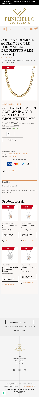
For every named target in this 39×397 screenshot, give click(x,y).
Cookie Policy (19, 363)
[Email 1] (25, 370)
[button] (10, 29)
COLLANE (17, 104)
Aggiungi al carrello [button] (9, 235)
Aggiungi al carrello (13, 139)
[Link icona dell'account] (25, 29)
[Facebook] (14, 370)
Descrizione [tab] (6, 182)
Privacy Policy (19, 361)
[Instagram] (19, 370)
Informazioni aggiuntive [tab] (10, 186)
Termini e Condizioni (19, 358)
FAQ (19, 356)
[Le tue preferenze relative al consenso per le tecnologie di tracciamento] (4, 393)
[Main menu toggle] (4, 29)
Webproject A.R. (28, 386)
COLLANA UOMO (8, 104)
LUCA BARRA (7, 55)
